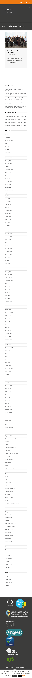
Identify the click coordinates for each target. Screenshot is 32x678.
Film (6, 480)
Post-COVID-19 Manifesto (11, 523)
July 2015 (7, 394)
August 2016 (8, 371)
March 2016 (7, 383)
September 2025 (9, 140)
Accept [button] (14, 675)
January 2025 (8, 161)
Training (7, 553)
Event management (9, 477)
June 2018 (7, 321)
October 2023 (8, 187)
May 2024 (7, 178)
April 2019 (7, 295)
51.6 (6, 424)
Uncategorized (8, 555)
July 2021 (7, 242)
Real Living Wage (9, 529)
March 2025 (7, 155)
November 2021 (8, 237)
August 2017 (8, 351)
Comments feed (9, 582)
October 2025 (8, 137)
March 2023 (7, 202)
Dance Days (8, 462)
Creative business (9, 459)
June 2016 (7, 377)
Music (6, 500)
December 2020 (8, 251)
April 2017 (7, 362)
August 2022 (8, 219)
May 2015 (7, 400)
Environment (8, 474)
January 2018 (8, 336)
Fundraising (8, 482)
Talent (6, 547)
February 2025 (8, 158)
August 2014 (8, 415)
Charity (7, 442)
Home (7, 667)
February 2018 (8, 333)
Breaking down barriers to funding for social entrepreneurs (15, 102)
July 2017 (7, 353)
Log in (6, 576)
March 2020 (7, 266)
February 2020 (8, 269)
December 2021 (8, 234)
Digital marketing (9, 468)
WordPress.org (8, 585)
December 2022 (8, 210)
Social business (8, 532)
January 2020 (8, 272)
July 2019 (7, 286)
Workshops (7, 567)
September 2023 (9, 190)
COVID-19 (7, 456)
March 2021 (7, 245)
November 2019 (8, 278)
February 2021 (8, 248)
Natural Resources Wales (11, 506)
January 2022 (8, 231)
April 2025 (7, 152)
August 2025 (8, 143)
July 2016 (7, 374)
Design (6, 465)
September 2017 (9, 348)
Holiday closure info (10, 488)
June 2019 (7, 289)
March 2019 (7, 298)
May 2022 (7, 225)
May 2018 (7, 324)
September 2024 (9, 169)
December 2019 (8, 275)
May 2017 (7, 359)
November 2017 (8, 342)
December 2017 (8, 339)
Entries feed (8, 579)
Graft (6, 485)
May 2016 (7, 380)
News (6, 509)
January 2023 (8, 207)
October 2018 (8, 310)
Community (8, 444)
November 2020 (8, 254)
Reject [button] (20, 675)
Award (6, 430)
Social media (8, 538)
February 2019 (8, 301)
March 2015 (7, 406)
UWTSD (7, 561)
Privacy (11, 667)
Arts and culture (9, 427)
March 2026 (7, 134)
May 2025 (7, 149)
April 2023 (7, 199)
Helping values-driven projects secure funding (14, 90)
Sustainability (8, 541)
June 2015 (7, 397)
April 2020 (7, 263)
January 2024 (8, 184)
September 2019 (9, 280)
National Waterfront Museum (12, 503)
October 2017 (8, 345)
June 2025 (7, 146)
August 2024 (8, 172)
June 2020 (7, 257)
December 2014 (8, 409)
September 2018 (9, 313)
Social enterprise (9, 535)
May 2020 (7, 260)
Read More (24, 675)
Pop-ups (7, 520)
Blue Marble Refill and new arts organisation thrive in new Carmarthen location (15, 106)
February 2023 (8, 204)
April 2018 (7, 327)
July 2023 (7, 196)
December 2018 (8, 304)
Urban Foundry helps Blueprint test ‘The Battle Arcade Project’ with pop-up (14, 98)
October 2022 (8, 216)
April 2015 (7, 403)
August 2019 (8, 283)
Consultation (8, 450)
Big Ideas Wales (9, 436)
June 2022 (7, 222)
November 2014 (8, 412)
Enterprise (7, 471)
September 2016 (9, 368)
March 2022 (7, 228)
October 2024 (8, 166)
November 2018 (8, 307)
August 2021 (8, 240)
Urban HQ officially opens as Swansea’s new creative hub (15, 94)
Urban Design (8, 558)
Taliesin (7, 550)
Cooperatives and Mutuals (11, 453)
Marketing (7, 494)
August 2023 (8, 193)
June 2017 (7, 356)
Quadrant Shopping (10, 526)
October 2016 (8, 365)
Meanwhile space (9, 497)
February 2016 (8, 386)
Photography (8, 515)
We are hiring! (8, 564)
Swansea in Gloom (9, 544)
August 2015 (8, 391)
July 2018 (7, 318)
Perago (7, 512)
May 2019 (7, 292)
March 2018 (7, 330)
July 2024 (7, 175)
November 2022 (8, 213)
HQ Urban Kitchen (9, 491)
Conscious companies (10, 447)
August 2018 (8, 315)
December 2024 (8, 164)
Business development (10, 439)
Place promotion (9, 517)
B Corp (6, 433)
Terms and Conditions (19, 667)
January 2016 (8, 389)
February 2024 (8, 181)
